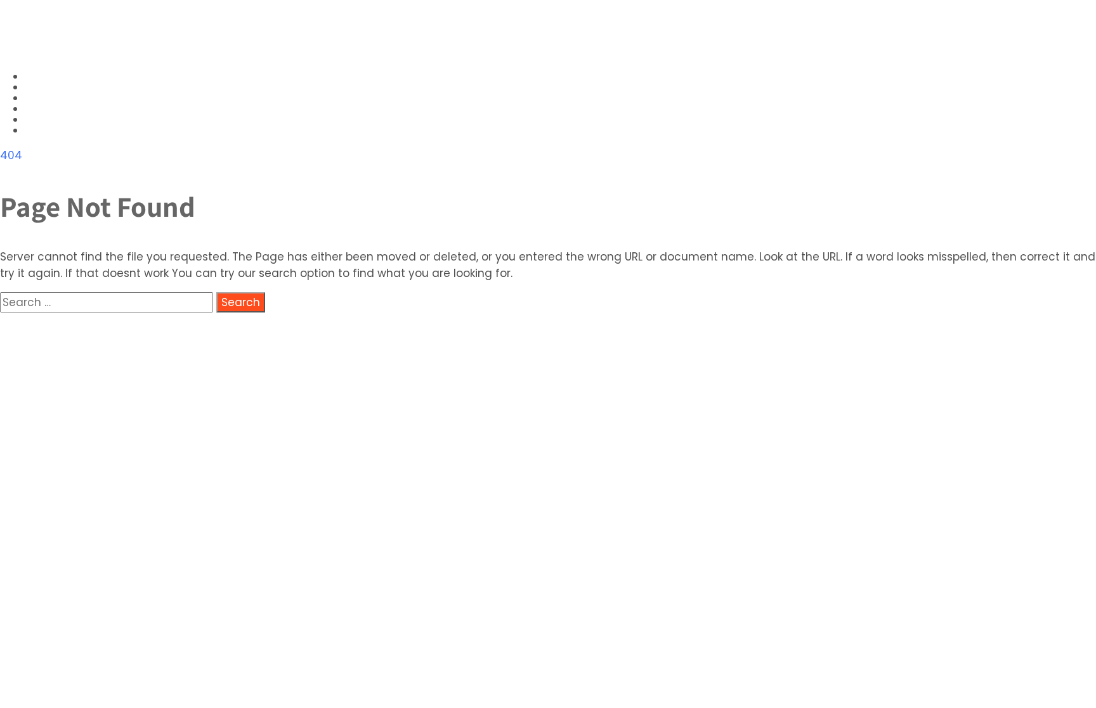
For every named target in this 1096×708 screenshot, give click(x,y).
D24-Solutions (76, 36)
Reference (56, 120)
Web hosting (63, 109)
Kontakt (51, 131)
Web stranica (66, 87)
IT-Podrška (59, 98)
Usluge (46, 77)
